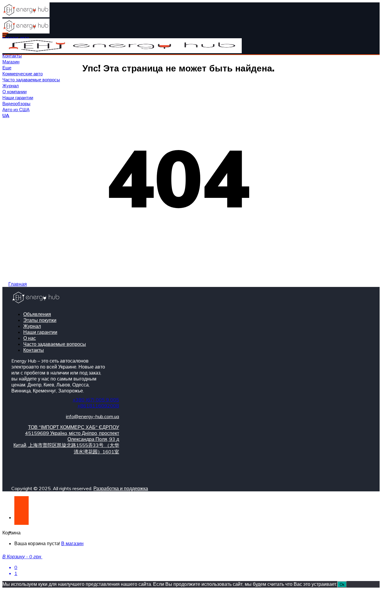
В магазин (72, 543)
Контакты (12, 56)
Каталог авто (15, 38)
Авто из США (16, 109)
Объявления (37, 314)
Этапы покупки (39, 320)
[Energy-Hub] (26, 16)
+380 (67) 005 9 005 (96, 400)
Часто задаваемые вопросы (31, 79)
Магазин (10, 62)
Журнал (10, 85)
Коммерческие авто (22, 74)
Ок (342, 584)
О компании (14, 91)
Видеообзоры (16, 103)
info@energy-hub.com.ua (92, 416)
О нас (29, 338)
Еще (6, 68)
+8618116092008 (98, 406)
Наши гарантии (17, 97)
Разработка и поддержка (120, 488)
